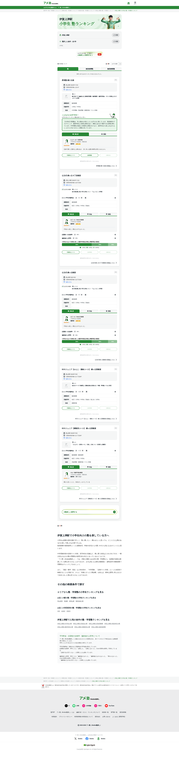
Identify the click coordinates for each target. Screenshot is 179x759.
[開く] (115, 198)
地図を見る (69, 90)
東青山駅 (71, 601)
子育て (100, 706)
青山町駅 (60, 601)
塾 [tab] (68, 69)
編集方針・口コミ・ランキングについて (88, 712)
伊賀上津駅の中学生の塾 (64, 623)
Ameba (80, 738)
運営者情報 (123, 712)
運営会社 (97, 716)
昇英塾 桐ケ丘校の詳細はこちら (105, 166)
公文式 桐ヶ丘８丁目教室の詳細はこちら (103, 263)
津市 (58, 611)
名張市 (63, 611)
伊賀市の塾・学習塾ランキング (86, 10)
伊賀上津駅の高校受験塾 (96, 623)
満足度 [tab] (76, 134)
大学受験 (88, 706)
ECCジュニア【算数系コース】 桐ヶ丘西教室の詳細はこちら (97, 498)
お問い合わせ (106, 716)
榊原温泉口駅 (80, 601)
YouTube (111, 706)
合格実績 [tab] (89, 155)
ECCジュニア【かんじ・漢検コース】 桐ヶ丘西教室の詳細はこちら (95, 419)
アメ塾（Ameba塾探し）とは (65, 712)
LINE (77, 706)
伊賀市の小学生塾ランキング (83, 681)
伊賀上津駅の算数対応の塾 (82, 627)
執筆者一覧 (105, 712)
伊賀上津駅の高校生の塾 (80, 623)
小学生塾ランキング (53, 681)
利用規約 (54, 716)
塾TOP (45, 10)
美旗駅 (66, 601)
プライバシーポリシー (65, 716)
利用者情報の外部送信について (83, 716)
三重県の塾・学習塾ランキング (69, 10)
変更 (117, 35)
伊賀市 (68, 611)
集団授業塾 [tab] (111, 69)
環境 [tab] (104, 134)
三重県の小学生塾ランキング (67, 681)
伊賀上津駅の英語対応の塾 (112, 623)
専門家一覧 (114, 712)
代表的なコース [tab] (71, 155)
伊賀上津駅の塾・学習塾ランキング (104, 10)
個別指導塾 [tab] (89, 69)
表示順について (63, 64)
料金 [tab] (90, 214)
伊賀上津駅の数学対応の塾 (65, 627)
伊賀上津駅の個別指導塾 (98, 627)
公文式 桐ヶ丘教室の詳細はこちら (105, 360)
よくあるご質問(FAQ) (118, 716)
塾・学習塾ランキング (54, 10)
